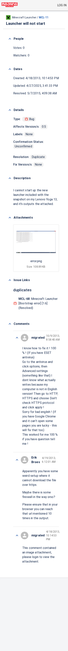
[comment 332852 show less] (17, 338)
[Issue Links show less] (10, 280)
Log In (61, 5)
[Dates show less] (10, 69)
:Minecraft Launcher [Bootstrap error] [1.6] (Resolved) (38, 303)
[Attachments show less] (10, 217)
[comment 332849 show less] (17, 535)
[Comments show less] (10, 324)
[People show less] (10, 39)
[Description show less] (10, 178)
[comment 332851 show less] (17, 460)
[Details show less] (10, 110)
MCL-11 (44, 17)
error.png (36, 261)
